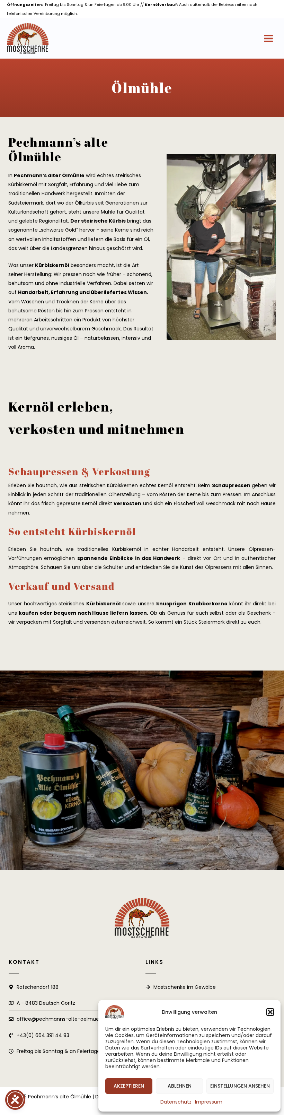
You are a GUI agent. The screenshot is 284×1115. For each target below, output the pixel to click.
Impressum (208, 1101)
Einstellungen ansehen (240, 1085)
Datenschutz (176, 1101)
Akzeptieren (129, 1085)
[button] (270, 1012)
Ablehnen (180, 1085)
